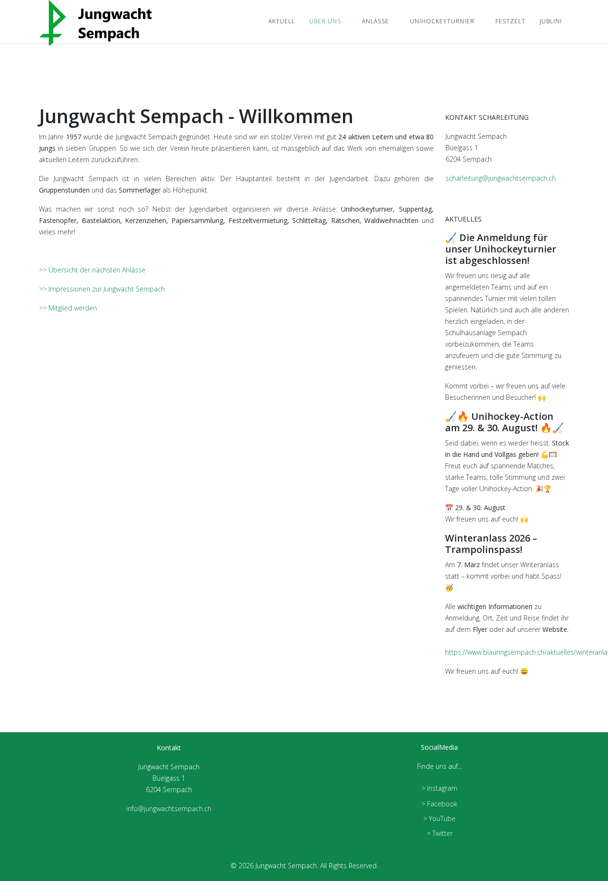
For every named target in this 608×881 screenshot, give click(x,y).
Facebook (442, 803)
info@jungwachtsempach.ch (168, 808)
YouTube (442, 818)
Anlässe (375, 21)
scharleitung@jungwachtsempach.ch (501, 178)
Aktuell (281, 21)
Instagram (442, 788)
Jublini (551, 21)
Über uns (325, 21)
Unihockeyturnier (442, 21)
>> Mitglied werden (68, 307)
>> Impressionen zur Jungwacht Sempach (102, 288)
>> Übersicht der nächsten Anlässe (92, 269)
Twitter (442, 833)
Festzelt (510, 21)
